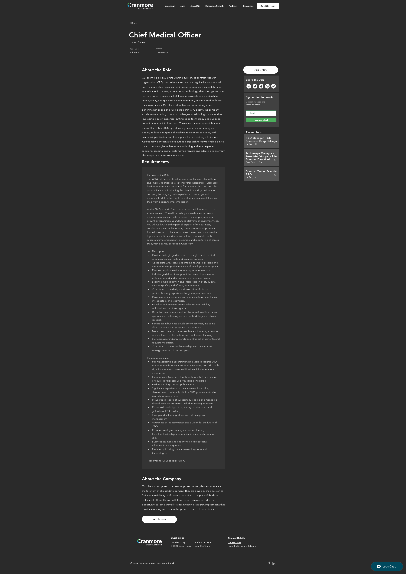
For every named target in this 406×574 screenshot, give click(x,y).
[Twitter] (255, 86)
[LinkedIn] (248, 86)
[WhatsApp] (267, 86)
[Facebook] (261, 86)
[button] (248, 6)
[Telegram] (273, 86)
